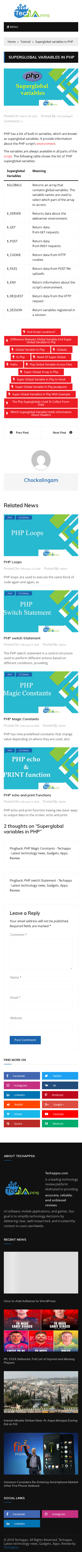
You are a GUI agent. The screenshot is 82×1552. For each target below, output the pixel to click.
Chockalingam (65, 116)
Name (15, 977)
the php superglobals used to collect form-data (41, 403)
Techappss (11, 1547)
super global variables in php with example (41, 394)
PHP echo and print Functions (27, 795)
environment (46, 144)
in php (20, 357)
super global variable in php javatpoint (41, 387)
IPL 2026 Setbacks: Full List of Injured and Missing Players (39, 1360)
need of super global (51, 357)
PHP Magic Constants (21, 719)
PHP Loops (13, 562)
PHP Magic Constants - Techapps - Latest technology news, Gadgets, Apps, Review (40, 853)
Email (15, 997)
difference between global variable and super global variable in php (41, 340)
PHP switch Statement (22, 638)
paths (14, 364)
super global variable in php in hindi (41, 379)
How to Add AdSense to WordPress (29, 1301)
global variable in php (30, 349)
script (8, 156)
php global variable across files (51, 364)
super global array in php (41, 372)
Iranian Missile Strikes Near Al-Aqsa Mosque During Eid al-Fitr (40, 1422)
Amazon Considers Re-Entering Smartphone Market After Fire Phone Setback (41, 1484)
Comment (18, 935)
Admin (63, 568)
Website (16, 1018)
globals (62, 349)
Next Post (59, 432)
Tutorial (24, 517)
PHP (10, 517)
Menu (13, 27)
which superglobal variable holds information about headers (41, 413)
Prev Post (22, 432)
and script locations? (41, 332)
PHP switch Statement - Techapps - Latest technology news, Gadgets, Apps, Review (41, 885)
